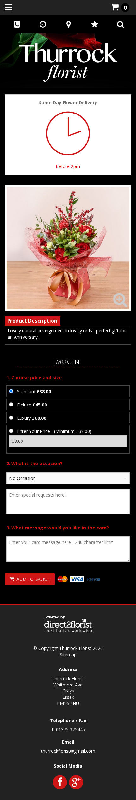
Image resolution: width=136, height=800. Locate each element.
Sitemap (68, 654)
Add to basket (32, 579)
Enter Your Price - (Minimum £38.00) (54, 431)
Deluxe (32, 405)
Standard (34, 391)
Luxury (31, 418)
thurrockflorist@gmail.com (68, 751)
